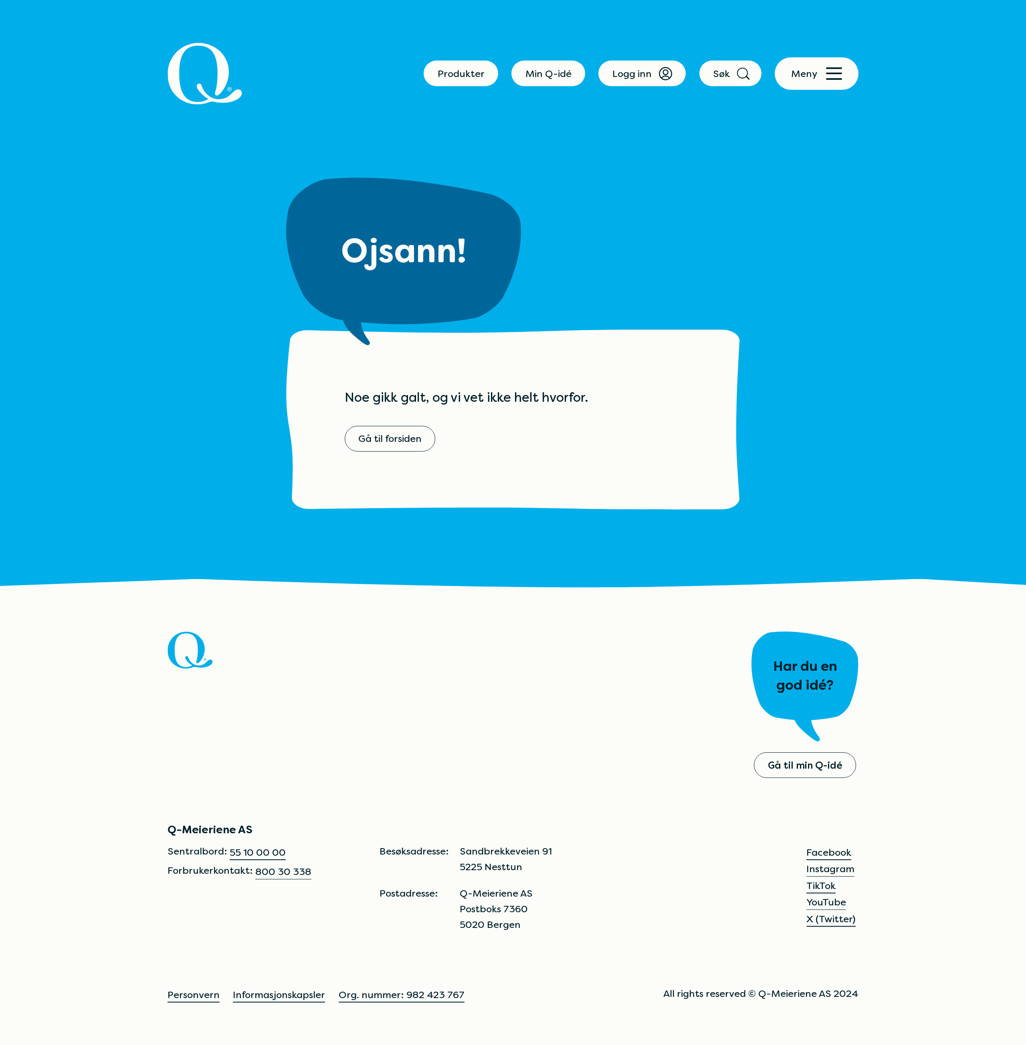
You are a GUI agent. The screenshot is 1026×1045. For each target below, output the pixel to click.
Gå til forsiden (390, 438)
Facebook (828, 852)
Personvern (194, 994)
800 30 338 (283, 871)
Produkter (461, 73)
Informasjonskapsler (279, 994)
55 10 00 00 (258, 852)
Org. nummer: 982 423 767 (402, 994)
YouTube (826, 902)
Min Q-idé (548, 73)
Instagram (830, 869)
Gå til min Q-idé (805, 765)
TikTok (821, 885)
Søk (721, 73)
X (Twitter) (831, 919)
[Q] (205, 73)
